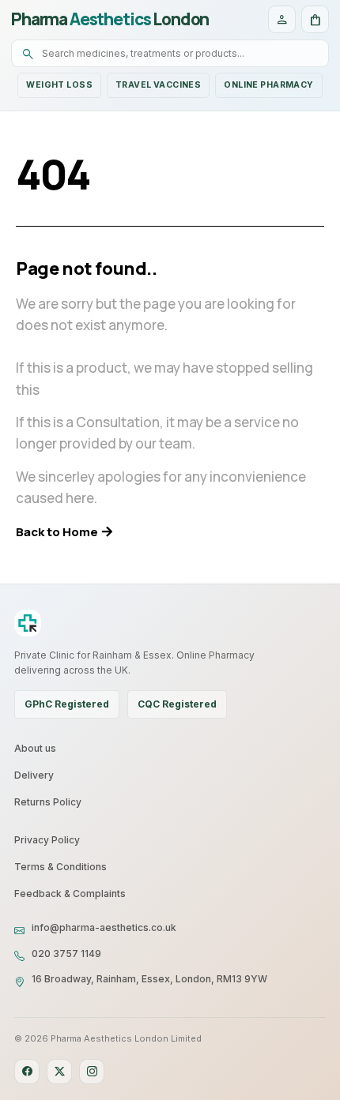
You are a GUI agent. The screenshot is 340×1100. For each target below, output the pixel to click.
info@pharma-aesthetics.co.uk (104, 927)
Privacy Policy (47, 840)
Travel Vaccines (158, 85)
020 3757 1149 (66, 953)
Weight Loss (59, 85)
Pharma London (110, 19)
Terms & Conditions (60, 867)
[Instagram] (91, 1071)
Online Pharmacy (268, 85)
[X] (59, 1071)
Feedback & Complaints (70, 893)
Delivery (34, 775)
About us (35, 748)
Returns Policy (47, 802)
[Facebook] (27, 1071)
